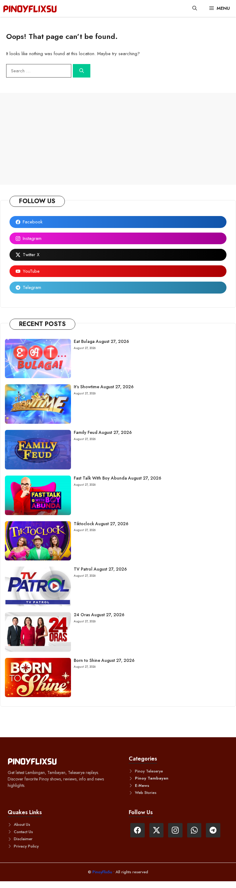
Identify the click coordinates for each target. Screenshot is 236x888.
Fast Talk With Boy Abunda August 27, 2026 (117, 478)
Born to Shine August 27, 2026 (104, 660)
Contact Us (23, 832)
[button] (194, 8)
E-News (142, 785)
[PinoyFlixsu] (30, 8)
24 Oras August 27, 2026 (99, 615)
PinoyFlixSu (102, 872)
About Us (22, 824)
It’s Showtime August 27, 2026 (104, 387)
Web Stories (145, 792)
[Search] (81, 71)
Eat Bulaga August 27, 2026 (101, 341)
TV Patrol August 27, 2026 (100, 569)
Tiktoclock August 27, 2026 (101, 524)
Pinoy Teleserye (149, 771)
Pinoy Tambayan (151, 778)
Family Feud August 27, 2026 (103, 432)
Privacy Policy (26, 846)
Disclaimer (23, 839)
